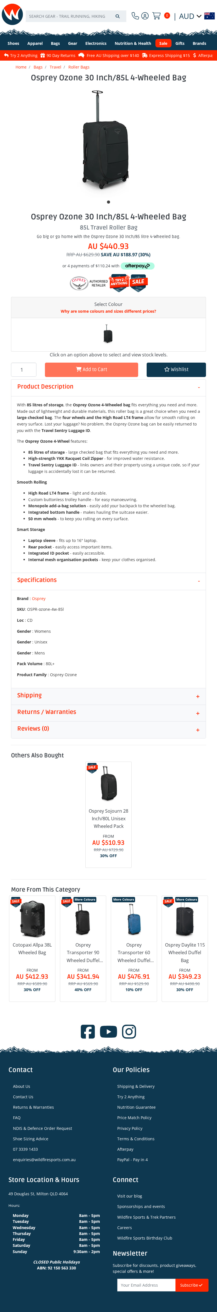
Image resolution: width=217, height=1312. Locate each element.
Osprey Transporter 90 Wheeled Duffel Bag (83, 953)
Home (21, 67)
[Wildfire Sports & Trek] (12, 14)
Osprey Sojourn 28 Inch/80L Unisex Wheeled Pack (108, 818)
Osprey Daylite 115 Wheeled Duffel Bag (185, 952)
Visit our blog (129, 1196)
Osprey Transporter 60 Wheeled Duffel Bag (134, 953)
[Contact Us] (135, 15)
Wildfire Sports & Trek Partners (146, 1217)
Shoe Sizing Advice (30, 1138)
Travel (55, 67)
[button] (176, 370)
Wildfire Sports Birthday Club (144, 1238)
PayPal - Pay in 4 (132, 1159)
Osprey (38, 598)
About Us (21, 1086)
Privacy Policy (129, 1128)
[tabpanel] (108, 141)
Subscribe (189, 1285)
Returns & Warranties (33, 1107)
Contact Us (23, 1096)
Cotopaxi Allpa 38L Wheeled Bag (32, 949)
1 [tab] (108, 202)
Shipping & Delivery (136, 1086)
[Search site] (117, 16)
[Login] (145, 15)
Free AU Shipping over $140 (79, 55)
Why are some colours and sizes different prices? (108, 311)
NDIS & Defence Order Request (42, 1128)
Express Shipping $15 (135, 55)
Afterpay (125, 1149)
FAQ (17, 1117)
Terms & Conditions (136, 1138)
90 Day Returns (27, 55)
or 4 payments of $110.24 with (91, 265)
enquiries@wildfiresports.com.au (44, 1159)
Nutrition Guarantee (136, 1107)
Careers (124, 1227)
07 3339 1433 (25, 1149)
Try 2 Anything (131, 1096)
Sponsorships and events (141, 1206)
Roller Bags (79, 67)
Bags (38, 67)
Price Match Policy (134, 1117)
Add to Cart (94, 369)
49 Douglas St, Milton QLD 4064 (38, 1193)
